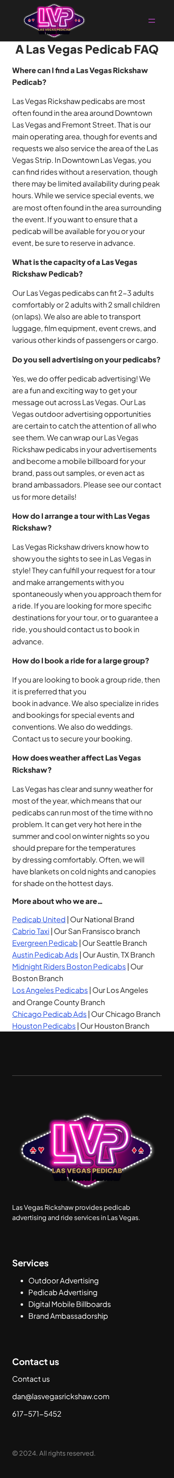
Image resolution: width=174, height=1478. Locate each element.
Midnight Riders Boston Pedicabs (69, 966)
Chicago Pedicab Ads (49, 1014)
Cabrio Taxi (30, 931)
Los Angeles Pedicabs (50, 990)
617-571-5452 (37, 1413)
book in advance (40, 703)
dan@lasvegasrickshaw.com (60, 1396)
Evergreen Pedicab (45, 942)
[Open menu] (152, 21)
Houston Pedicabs (44, 1025)
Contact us (31, 1378)
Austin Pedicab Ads (45, 954)
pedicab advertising (101, 378)
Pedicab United (39, 919)
